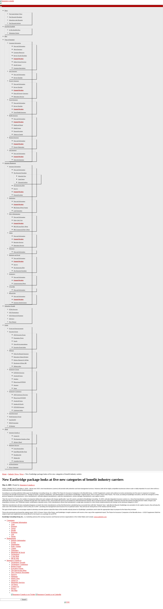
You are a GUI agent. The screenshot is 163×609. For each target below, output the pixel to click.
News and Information (19, 46)
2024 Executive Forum (20, 335)
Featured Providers (19, 58)
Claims (11, 233)
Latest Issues (21, 179)
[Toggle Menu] (1, 6)
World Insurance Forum (15, 416)
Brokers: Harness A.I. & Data (21, 360)
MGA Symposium (13, 423)
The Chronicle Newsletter (15, 17)
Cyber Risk (12, 286)
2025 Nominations (14, 312)
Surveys (16, 188)
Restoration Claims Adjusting (21, 357)
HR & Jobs (15, 558)
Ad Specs (14, 584)
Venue (15, 388)
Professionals (11, 538)
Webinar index (17, 366)
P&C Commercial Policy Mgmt (22, 229)
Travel (13, 528)
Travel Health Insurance (20, 112)
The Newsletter (20, 572)
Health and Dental (18, 125)
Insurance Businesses (10, 163)
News (6, 10)
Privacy (13, 588)
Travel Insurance (13, 99)
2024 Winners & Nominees (16, 315)
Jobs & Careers (17, 65)
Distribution (12, 198)
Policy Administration (14, 214)
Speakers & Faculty (19, 404)
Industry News (13, 474)
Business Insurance (14, 137)
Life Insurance (13, 150)
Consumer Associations (19, 68)
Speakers (16, 379)
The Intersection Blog (19, 185)
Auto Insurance (13, 71)
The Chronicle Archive (15, 23)
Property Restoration (19, 147)
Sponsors (16, 385)
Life (12, 534)
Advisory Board (18, 442)
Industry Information (18, 540)
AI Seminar (12, 426)
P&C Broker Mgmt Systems (21, 207)
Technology (12, 274)
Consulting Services (19, 461)
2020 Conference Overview (21, 394)
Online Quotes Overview (20, 62)
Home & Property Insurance (21, 93)
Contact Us (16, 436)
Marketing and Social (14, 255)
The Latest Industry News (15, 14)
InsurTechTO (12, 419)
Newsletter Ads (17, 454)
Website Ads (17, 458)
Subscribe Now (22, 176)
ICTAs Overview (13, 309)
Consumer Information (15, 43)
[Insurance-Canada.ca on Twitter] (23, 594)
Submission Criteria (14, 33)
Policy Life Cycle (18, 220)
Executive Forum (13, 331)
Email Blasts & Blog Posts (20, 451)
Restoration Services (19, 96)
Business (14, 532)
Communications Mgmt (20, 283)
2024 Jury (11, 318)
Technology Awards (10, 306)
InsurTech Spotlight (10, 26)
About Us (14, 580)
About (6, 429)
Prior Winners (12, 322)
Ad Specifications (13, 464)
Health (13, 530)
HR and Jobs (12, 293)
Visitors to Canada (18, 134)
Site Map (14, 590)
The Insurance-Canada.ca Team (22, 439)
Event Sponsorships (19, 448)
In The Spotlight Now (14, 30)
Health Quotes (17, 128)
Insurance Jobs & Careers (20, 302)
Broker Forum (16, 566)
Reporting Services (18, 242)
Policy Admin (16, 546)
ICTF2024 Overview (19, 372)
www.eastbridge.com (100, 517)
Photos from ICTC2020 (20, 398)
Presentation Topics (19, 338)
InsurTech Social (13, 413)
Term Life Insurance (19, 159)
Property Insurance (14, 81)
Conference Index (18, 410)
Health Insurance (13, 115)
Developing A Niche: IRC (20, 363)
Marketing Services (14, 445)
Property (14, 526)
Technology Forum (14, 369)
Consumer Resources (19, 52)
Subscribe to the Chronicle (16, 20)
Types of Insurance (10, 39)
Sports (13, 536)
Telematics (11, 248)
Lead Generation (18, 210)
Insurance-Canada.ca (14, 432)
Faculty (15, 341)
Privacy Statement (13, 467)
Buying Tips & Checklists (20, 55)
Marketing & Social (18, 552)
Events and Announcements (16, 328)
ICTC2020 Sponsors (19, 407)
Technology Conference (15, 391)
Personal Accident (18, 131)
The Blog (18, 570)
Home (4, 474)
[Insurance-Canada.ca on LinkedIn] (48, 594)
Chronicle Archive (22, 182)
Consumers (11, 520)
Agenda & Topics (18, 375)
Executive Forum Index (20, 347)
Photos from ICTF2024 (20, 382)
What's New (15, 578)
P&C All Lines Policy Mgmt (21, 226)
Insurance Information (15, 166)
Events (6, 325)
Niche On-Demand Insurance (21, 353)
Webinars (11, 350)
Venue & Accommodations (20, 344)
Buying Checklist (18, 77)
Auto (13, 524)
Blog (6, 36)
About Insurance (18, 49)
